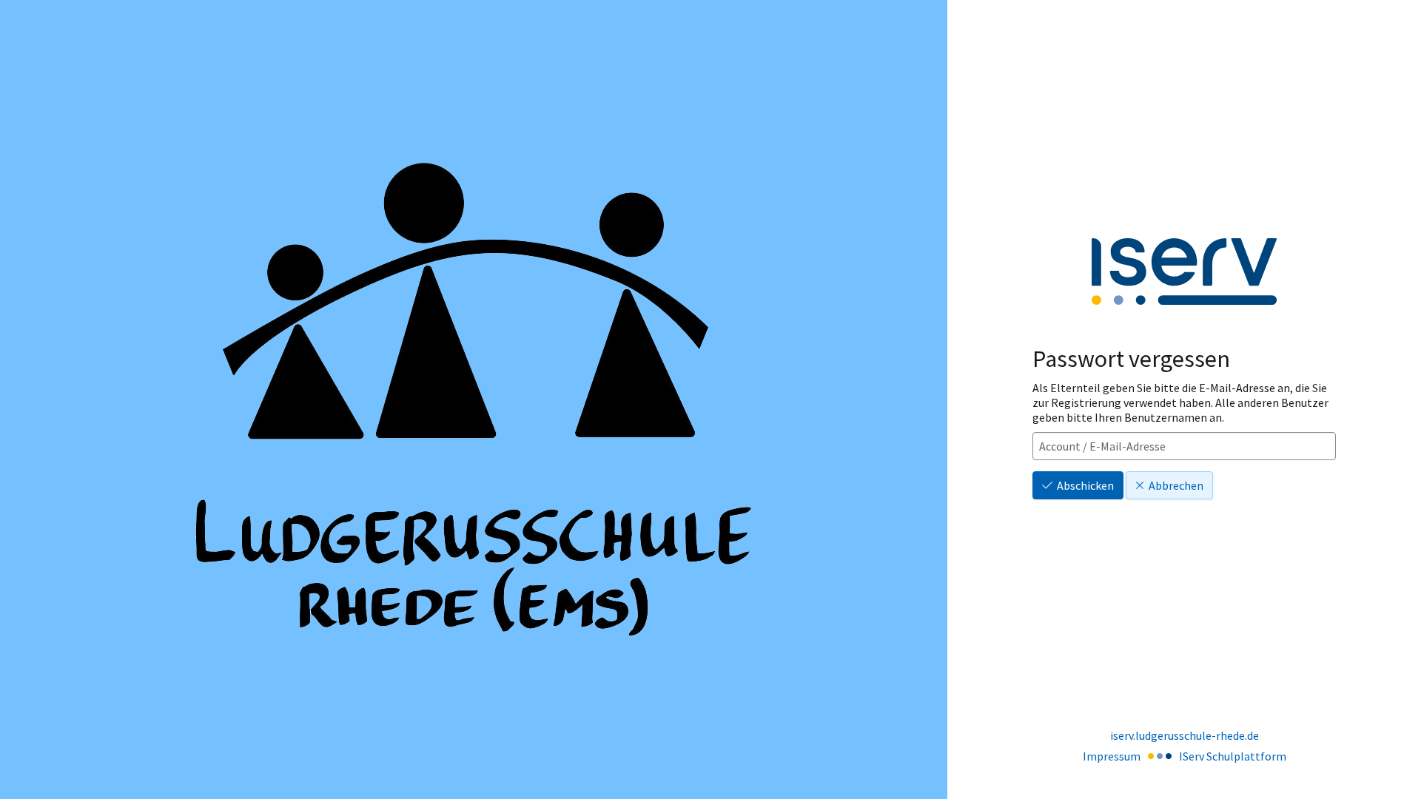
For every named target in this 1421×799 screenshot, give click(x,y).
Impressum (1112, 756)
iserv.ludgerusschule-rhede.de (1184, 735)
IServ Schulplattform (1232, 756)
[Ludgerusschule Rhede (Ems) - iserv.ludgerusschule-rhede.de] (473, 399)
